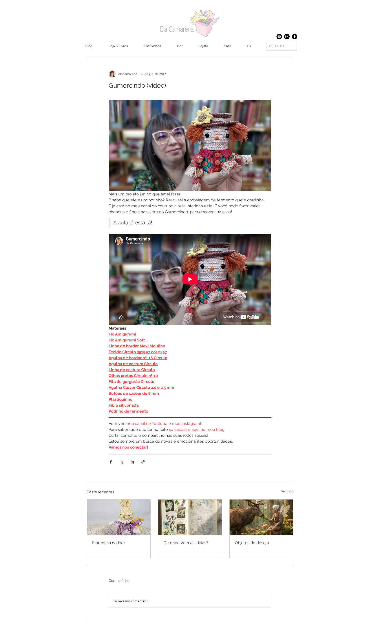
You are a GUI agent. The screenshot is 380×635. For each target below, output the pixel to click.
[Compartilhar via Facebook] (111, 462)
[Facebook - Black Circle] (294, 36)
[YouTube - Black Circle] (279, 36)
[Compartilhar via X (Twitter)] (121, 462)
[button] (232, 46)
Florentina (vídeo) (108, 542)
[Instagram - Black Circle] (287, 36)
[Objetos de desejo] (261, 517)
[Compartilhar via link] (143, 462)
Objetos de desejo (252, 542)
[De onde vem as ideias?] (190, 517)
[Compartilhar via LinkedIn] (132, 462)
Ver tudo (287, 491)
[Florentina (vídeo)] (118, 517)
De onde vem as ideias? (186, 542)
